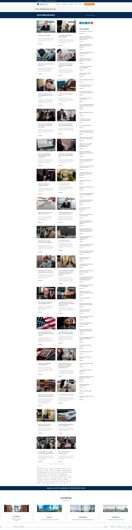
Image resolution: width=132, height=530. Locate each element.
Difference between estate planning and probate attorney (86, 292)
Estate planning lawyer (64, 241)
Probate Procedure (55, 481)
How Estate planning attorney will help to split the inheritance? (85, 238)
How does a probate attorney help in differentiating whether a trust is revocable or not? (86, 230)
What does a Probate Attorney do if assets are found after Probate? (86, 378)
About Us (58, 4)
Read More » (40, 43)
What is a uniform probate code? (86, 79)
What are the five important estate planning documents (66, 124)
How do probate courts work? (66, 395)
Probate (69, 477)
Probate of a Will (47, 481)
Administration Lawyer (41, 468)
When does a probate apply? (85, 391)
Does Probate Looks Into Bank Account (86, 397)
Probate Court (46, 479)
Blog (76, 4)
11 (61, 464)
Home (84, 15)
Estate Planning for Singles (85, 125)
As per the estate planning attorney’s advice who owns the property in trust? (86, 38)
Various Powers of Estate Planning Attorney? (84, 258)
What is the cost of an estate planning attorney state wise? (45, 271)
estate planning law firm (43, 4)
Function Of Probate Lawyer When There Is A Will (45, 213)
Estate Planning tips (63, 475)
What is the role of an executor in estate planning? (86, 317)
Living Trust (60, 477)
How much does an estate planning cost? (84, 208)
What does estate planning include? (85, 357)
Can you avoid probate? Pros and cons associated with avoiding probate (86, 106)
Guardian (69, 475)
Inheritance (39, 477)
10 (60, 464)
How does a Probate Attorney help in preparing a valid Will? (86, 304)
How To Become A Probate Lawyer (65, 94)
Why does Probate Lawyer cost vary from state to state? (86, 85)
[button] (80, 23)
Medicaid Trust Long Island (18, 526)
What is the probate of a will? (85, 351)
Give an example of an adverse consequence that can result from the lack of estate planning (66, 273)
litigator (55, 477)
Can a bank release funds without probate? (65, 36)
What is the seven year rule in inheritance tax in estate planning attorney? (85, 145)
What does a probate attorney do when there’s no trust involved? (86, 131)
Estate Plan (52, 470)
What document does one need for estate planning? (86, 285)
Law (48, 477)
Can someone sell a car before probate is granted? (85, 264)
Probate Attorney (40, 479)
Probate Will (69, 481)
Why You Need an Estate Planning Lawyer (65, 452)
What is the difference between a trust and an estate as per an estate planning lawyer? (86, 278)
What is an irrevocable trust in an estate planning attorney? (86, 160)
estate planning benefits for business (43, 472)
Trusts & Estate (44, 4)
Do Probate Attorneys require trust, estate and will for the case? (66, 155)
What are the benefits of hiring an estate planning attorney (86, 251)
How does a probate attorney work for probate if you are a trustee (45, 95)
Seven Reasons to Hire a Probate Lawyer (86, 364)
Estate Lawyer (46, 470)
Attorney (51, 468)
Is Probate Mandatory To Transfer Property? (44, 184)
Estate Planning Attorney (66, 470)
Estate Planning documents (56, 472)
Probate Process (62, 481)
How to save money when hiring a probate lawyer (44, 425)
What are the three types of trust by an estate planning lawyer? (65, 65)
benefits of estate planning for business (60, 468)
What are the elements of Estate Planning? (86, 187)
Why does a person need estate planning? (46, 64)
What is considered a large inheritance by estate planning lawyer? (86, 153)
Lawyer (51, 477)
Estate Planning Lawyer (54, 475)
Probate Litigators (40, 481)
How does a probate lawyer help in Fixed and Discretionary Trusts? (86, 201)
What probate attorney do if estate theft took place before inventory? (85, 174)
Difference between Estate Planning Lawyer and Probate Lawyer (85, 60)
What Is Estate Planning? (84, 298)
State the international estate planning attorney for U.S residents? (85, 222)
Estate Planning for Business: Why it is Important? (66, 425)
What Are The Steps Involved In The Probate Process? (86, 215)
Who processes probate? (44, 35)
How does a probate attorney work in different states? (66, 213)
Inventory (44, 477)
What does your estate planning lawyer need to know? (86, 166)
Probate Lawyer (65, 479)
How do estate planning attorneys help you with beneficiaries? (44, 155)
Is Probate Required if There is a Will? (86, 113)
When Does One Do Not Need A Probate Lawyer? (85, 98)
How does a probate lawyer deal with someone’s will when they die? (46, 333)
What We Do (65, 4)
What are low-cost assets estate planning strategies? (86, 271)
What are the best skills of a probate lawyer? (85, 74)
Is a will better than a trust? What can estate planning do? (66, 332)
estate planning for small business (43, 475)
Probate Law (59, 479)
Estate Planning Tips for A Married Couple (85, 385)
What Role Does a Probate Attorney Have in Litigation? (45, 241)
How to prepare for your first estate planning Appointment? (46, 452)
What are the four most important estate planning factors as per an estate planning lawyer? (65, 365)
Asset (47, 468)
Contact (80, 4)
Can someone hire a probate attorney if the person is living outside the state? (66, 303)
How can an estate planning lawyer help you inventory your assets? (45, 125)
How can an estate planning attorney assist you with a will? (86, 92)
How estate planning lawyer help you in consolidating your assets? (86, 339)
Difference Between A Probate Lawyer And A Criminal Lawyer (86, 138)
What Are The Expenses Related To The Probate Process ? (86, 245)
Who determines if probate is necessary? (85, 370)
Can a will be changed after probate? (85, 346)
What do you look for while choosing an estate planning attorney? (85, 331)
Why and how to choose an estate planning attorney (85, 119)
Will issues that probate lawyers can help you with (86, 53)
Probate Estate (53, 479)
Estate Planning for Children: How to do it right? (85, 67)
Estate (70, 468)
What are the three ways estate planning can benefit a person (46, 395)
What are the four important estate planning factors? (45, 302)
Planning (65, 477)
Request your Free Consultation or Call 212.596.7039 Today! (66, 488)
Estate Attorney (39, 470)
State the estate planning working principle (44, 363)
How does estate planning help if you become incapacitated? (86, 194)
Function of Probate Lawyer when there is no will (85, 310)
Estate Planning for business (67, 472)
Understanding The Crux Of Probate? (85, 181)
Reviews (71, 4)
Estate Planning (58, 470)
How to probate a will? (64, 184)
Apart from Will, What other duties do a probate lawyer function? (85, 46)
